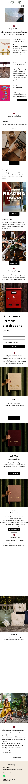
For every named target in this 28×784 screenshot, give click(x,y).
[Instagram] (6, 776)
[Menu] (2, 6)
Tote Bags (14, 634)
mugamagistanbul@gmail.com (12, 769)
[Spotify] (4, 776)
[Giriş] (22, 6)
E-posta (5, 335)
